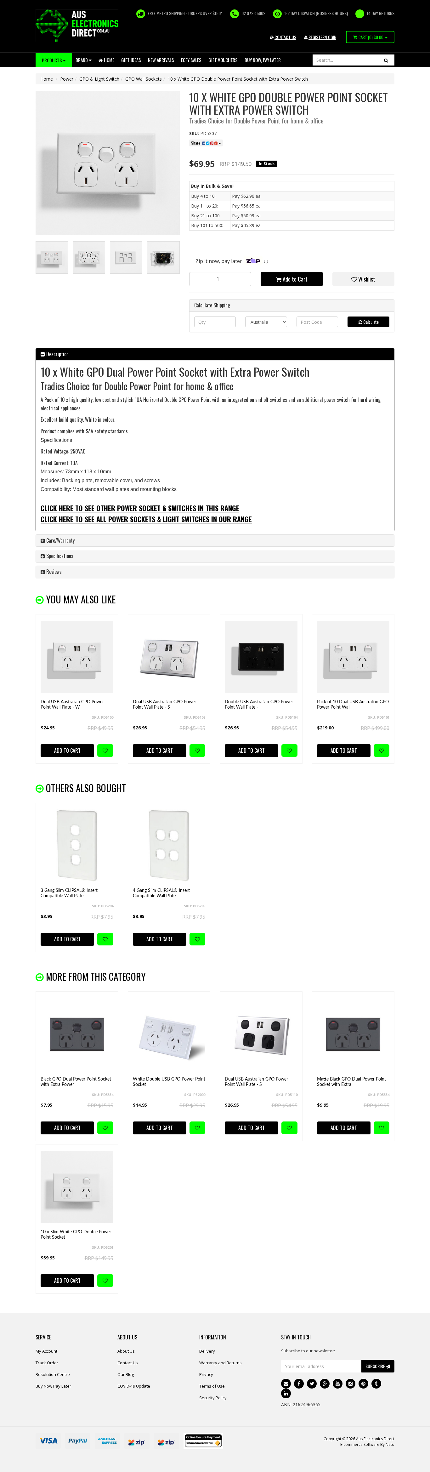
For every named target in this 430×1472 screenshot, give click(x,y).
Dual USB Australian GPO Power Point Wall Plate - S (164, 705)
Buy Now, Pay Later (263, 59)
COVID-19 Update (133, 1386)
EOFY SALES (191, 59)
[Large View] (52, 257)
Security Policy (213, 1398)
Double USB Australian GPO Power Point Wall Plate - (259, 705)
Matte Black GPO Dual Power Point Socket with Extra (351, 1082)
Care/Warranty (60, 540)
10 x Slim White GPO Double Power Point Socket (76, 1235)
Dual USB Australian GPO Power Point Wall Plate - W (72, 705)
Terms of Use (212, 1386)
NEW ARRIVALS (161, 59)
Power (66, 79)
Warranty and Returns (220, 1363)
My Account (46, 1351)
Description (57, 354)
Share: (196, 142)
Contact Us (127, 1363)
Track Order (47, 1363)
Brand (82, 59)
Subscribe (375, 1366)
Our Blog (125, 1374)
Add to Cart (294, 279)
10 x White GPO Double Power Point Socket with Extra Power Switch (238, 79)
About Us (126, 1351)
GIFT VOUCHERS (223, 59)
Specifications (59, 556)
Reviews (53, 571)
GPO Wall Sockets (143, 79)
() (371, 37)
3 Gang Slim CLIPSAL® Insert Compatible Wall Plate (69, 893)
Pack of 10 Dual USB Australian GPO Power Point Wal (353, 705)
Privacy (206, 1374)
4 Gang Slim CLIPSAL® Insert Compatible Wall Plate (161, 893)
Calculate (370, 321)
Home (108, 59)
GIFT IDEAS (131, 59)
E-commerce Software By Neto (367, 1444)
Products (52, 60)
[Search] (386, 60)
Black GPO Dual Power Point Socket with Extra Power (76, 1082)
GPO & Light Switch (99, 79)
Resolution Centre (53, 1374)
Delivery (207, 1351)
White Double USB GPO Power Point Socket (169, 1082)
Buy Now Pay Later (53, 1386)
